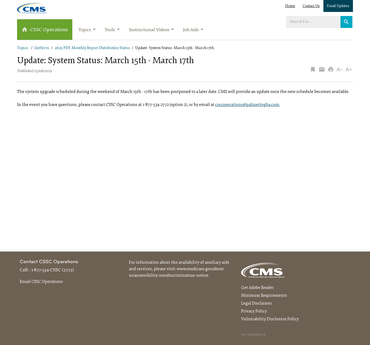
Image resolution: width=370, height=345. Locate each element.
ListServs (41, 48)
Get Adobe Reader (257, 288)
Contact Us (311, 6)
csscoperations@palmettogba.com (247, 105)
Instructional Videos (149, 30)
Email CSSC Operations (41, 282)
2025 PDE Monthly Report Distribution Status (92, 48)
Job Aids (191, 30)
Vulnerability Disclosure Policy (270, 319)
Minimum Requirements (264, 296)
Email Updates (338, 6)
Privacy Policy (254, 311)
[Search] (346, 22)
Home (290, 6)
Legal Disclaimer (256, 303)
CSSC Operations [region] (49, 30)
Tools (110, 30)
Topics (84, 30)
